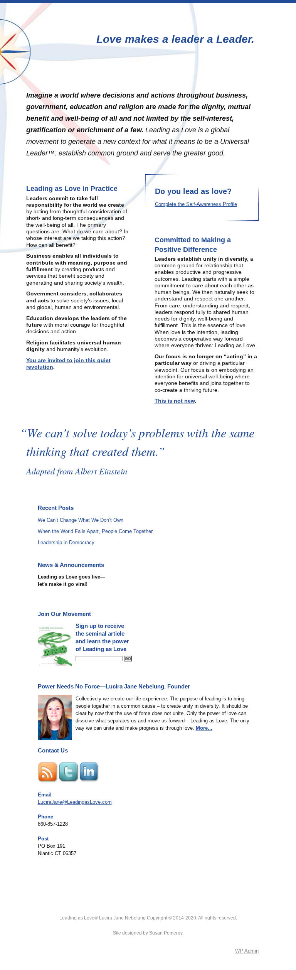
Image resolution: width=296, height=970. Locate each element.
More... (204, 728)
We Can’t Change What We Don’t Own (80, 520)
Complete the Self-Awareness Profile (196, 204)
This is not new (175, 401)
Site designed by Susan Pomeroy (147, 933)
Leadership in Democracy (66, 542)
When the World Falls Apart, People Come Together (95, 531)
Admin (247, 951)
